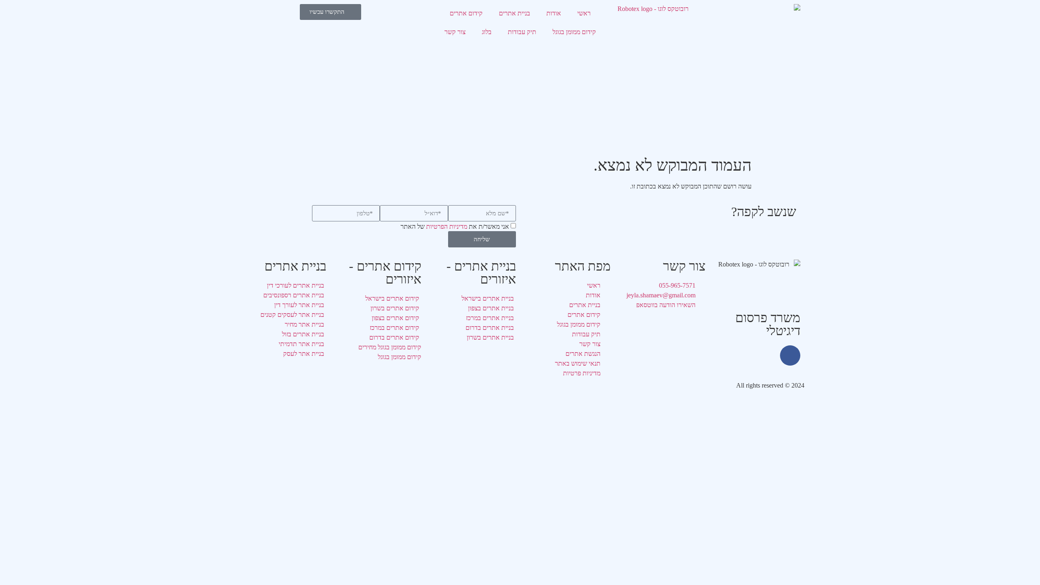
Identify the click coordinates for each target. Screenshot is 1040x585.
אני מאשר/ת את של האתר (455, 226)
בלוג (487, 31)
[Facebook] (790, 355)
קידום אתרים (466, 13)
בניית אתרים (514, 13)
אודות (553, 13)
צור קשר (455, 31)
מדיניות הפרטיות (446, 226)
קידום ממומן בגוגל (574, 31)
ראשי (584, 13)
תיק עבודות (522, 31)
